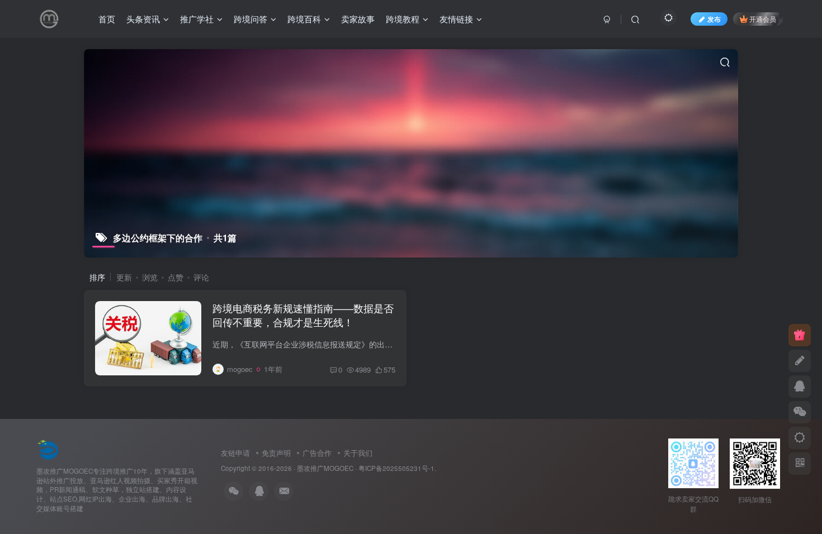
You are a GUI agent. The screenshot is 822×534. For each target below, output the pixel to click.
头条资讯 (143, 19)
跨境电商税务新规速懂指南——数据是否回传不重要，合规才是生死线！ (303, 315)
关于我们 (357, 452)
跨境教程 (402, 19)
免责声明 (276, 452)
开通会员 (762, 18)
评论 (201, 277)
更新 (124, 277)
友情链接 (456, 19)
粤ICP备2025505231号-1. (397, 468)
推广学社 (197, 19)
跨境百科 (304, 19)
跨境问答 (250, 19)
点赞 (175, 277)
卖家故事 (358, 19)
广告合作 (317, 452)
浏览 (150, 277)
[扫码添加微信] (799, 412)
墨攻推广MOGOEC (325, 468)
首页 (106, 19)
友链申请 (235, 452)
